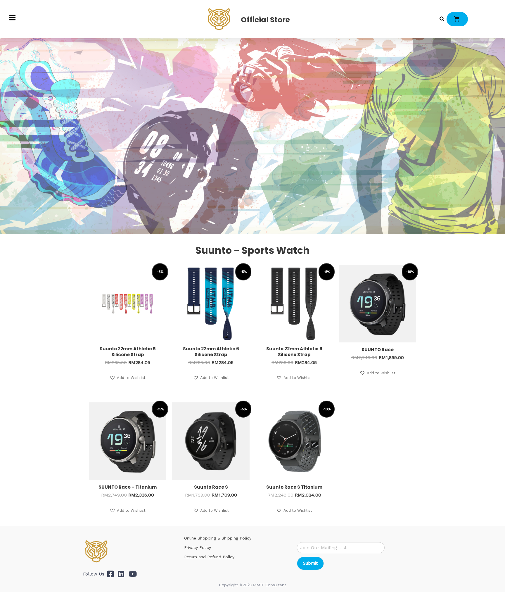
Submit (310, 563)
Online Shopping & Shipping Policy (217, 538)
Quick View (127, 337)
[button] (442, 19)
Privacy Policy (197, 547)
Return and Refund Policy (209, 556)
